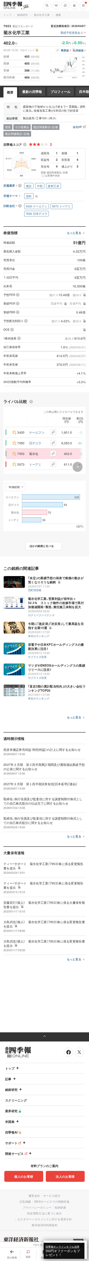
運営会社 (34, 1196)
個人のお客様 (23, 1176)
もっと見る (74, 233)
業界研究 (11, 1111)
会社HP (77, 127)
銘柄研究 (22, 15)
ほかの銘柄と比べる (42, 546)
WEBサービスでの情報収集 (52, 1201)
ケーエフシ (37, 432)
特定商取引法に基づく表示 (44, 1213)
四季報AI (11, 1132)
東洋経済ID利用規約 (44, 1225)
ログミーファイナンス (41, 615)
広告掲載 (25, 1201)
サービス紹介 (51, 1196)
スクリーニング (16, 1100)
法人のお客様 (65, 1176)
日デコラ (35, 443)
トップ (7, 15)
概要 (10, 92)
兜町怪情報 (34, 590)
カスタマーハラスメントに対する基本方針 (44, 1219)
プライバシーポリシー (37, 1207)
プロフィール (60, 91)
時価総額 (14, 487)
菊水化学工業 (42, 15)
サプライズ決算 (37, 657)
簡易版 (65, 50)
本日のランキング (38, 636)
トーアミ (35, 464)
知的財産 (60, 1207)
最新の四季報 (32, 91)
